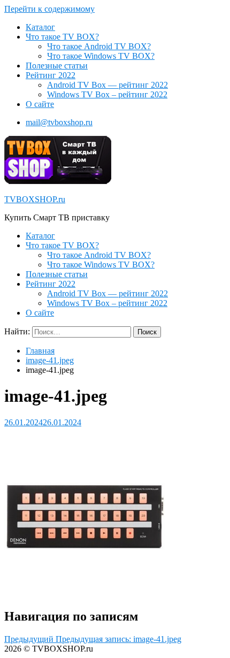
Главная (40, 350)
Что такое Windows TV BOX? (101, 55)
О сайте (40, 104)
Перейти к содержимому (49, 8)
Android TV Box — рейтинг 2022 (107, 84)
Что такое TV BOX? (62, 36)
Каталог (40, 27)
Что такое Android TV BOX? (99, 46)
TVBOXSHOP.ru (34, 199)
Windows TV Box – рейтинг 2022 (107, 94)
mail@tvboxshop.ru (59, 122)
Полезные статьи (57, 65)
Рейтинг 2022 (50, 75)
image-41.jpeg (50, 360)
